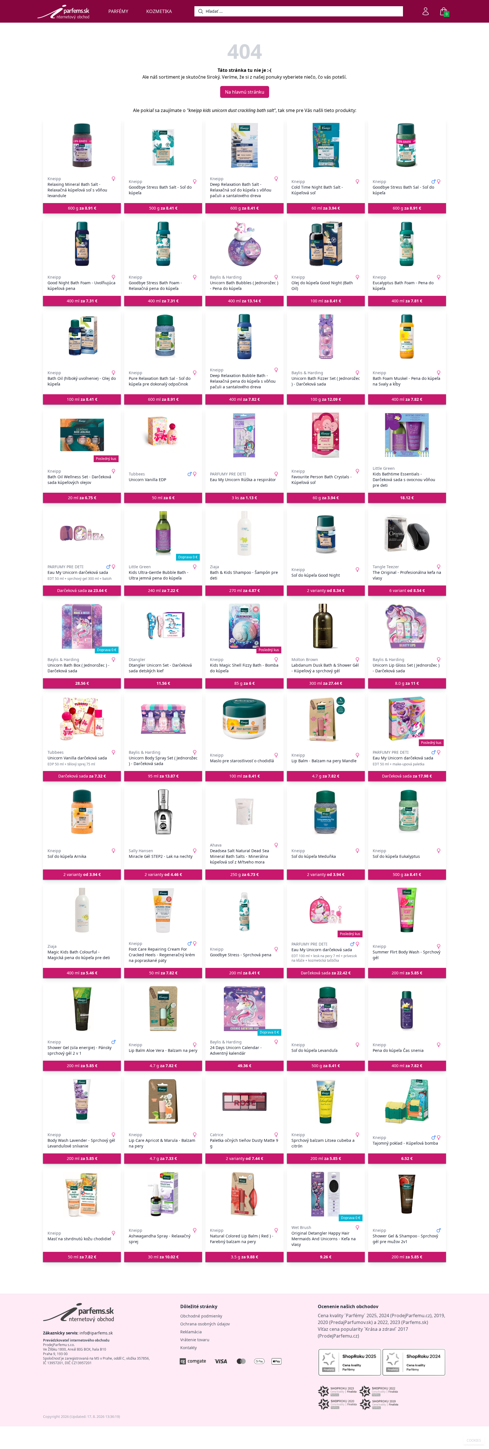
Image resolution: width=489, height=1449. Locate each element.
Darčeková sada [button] (82, 590)
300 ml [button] (325, 683)
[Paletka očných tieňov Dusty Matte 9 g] (244, 1101)
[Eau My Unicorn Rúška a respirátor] (244, 435)
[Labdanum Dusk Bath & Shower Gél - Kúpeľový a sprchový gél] (325, 626)
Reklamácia (191, 1331)
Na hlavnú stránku (244, 92)
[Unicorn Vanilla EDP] (163, 435)
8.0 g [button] (407, 683)
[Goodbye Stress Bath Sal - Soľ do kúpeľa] (407, 145)
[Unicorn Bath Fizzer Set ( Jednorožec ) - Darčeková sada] (325, 336)
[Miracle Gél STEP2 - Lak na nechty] (163, 811)
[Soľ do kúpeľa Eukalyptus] (407, 811)
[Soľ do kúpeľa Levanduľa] (325, 1008)
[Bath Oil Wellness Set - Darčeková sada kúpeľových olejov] (82, 435)
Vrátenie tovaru (194, 1339)
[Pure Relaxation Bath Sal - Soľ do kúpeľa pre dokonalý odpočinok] (163, 336)
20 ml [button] (82, 497)
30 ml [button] (163, 1256)
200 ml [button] (244, 973)
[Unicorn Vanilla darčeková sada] (82, 719)
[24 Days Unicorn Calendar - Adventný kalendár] (244, 1008)
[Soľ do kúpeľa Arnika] (82, 811)
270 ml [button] (244, 590)
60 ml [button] (326, 208)
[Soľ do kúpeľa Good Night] (325, 533)
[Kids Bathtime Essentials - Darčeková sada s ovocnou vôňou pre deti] (407, 435)
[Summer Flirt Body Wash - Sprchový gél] (407, 910)
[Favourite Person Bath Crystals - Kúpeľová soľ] (325, 435)
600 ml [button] (163, 399)
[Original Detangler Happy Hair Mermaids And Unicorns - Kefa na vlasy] (325, 1194)
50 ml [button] (163, 497)
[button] (407, 498)
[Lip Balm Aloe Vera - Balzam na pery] (163, 1008)
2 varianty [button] (325, 590)
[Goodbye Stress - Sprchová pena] (244, 910)
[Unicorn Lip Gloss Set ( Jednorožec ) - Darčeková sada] (407, 626)
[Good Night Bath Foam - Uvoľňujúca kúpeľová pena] (82, 243)
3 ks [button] (244, 497)
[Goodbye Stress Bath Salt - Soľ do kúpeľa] (163, 145)
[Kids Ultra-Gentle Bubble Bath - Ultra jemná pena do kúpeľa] (163, 533)
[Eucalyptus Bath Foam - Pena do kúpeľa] (407, 243)
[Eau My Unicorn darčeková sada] (82, 533)
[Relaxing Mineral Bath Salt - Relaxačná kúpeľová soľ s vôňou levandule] (82, 145)
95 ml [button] (163, 776)
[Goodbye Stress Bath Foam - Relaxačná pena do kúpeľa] (163, 243)
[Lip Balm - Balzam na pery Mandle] (325, 719)
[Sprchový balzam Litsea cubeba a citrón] (325, 1101)
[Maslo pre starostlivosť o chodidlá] (244, 719)
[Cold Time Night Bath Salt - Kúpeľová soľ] (325, 145)
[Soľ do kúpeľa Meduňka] (325, 811)
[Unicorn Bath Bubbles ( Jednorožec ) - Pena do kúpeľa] (244, 243)
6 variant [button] (407, 590)
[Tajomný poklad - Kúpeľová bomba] (407, 1101)
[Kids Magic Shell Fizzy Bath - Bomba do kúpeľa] (244, 626)
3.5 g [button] (244, 1256)
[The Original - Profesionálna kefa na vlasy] (407, 533)
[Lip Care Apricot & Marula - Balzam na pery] (163, 1101)
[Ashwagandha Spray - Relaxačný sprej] (163, 1194)
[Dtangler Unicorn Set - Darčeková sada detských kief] (163, 626)
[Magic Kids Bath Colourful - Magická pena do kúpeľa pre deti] (82, 910)
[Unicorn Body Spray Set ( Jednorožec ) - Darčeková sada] (163, 719)
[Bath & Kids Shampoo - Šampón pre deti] (244, 533)
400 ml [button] (82, 300)
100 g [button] (325, 399)
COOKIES (474, 1440)
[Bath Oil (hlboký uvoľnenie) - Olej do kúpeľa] (82, 336)
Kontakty (188, 1347)
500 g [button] (163, 208)
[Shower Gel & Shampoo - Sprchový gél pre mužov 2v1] (407, 1194)
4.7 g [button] (325, 776)
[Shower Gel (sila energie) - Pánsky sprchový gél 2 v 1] (82, 1008)
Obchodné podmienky (201, 1316)
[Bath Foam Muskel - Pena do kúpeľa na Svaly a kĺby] (407, 336)
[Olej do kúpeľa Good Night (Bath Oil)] (325, 243)
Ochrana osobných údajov (205, 1324)
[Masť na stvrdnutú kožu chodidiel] (82, 1194)
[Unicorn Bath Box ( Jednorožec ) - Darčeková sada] (82, 626)
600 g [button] (82, 208)
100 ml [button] (325, 300)
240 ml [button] (163, 590)
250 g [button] (244, 874)
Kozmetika (159, 11)
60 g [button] (326, 497)
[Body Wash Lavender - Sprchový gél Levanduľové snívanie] (82, 1101)
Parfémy (118, 11)
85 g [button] (244, 683)
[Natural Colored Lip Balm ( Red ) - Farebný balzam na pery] (244, 1194)
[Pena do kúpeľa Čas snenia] (407, 1008)
